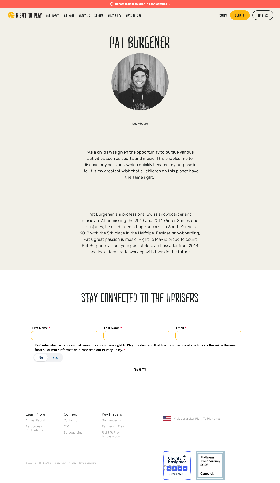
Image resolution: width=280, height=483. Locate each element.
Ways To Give (133, 16)
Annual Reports (36, 420)
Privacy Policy (60, 463)
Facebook (165, 429)
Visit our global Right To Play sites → (199, 418)
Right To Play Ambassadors (111, 434)
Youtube (197, 429)
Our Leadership (112, 420)
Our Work (69, 16)
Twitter (173, 429)
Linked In (189, 429)
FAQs (67, 426)
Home (25, 15)
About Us (84, 16)
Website (140, 117)
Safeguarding (73, 432)
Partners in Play (113, 426)
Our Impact (52, 16)
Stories (99, 16)
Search (223, 16)
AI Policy (72, 463)
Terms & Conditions (87, 463)
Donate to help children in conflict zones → (142, 4)
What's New (115, 16)
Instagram (181, 429)
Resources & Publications (34, 428)
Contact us (71, 420)
